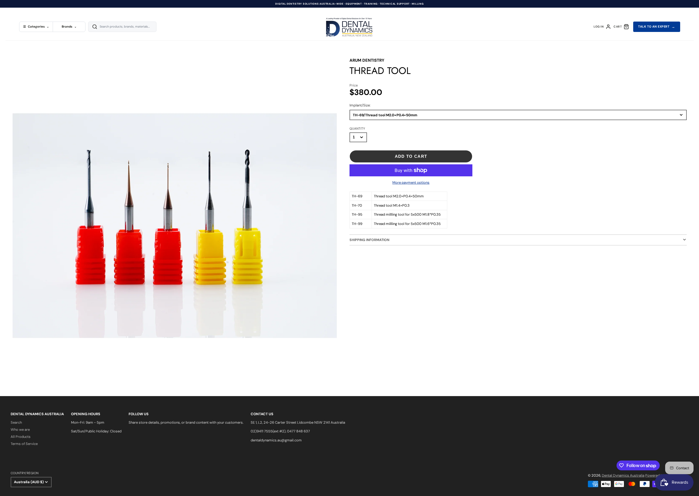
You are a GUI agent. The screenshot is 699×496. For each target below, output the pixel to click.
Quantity (357, 128)
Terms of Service (24, 443)
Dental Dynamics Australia (623, 475)
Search (16, 422)
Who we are (20, 429)
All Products (21, 436)
